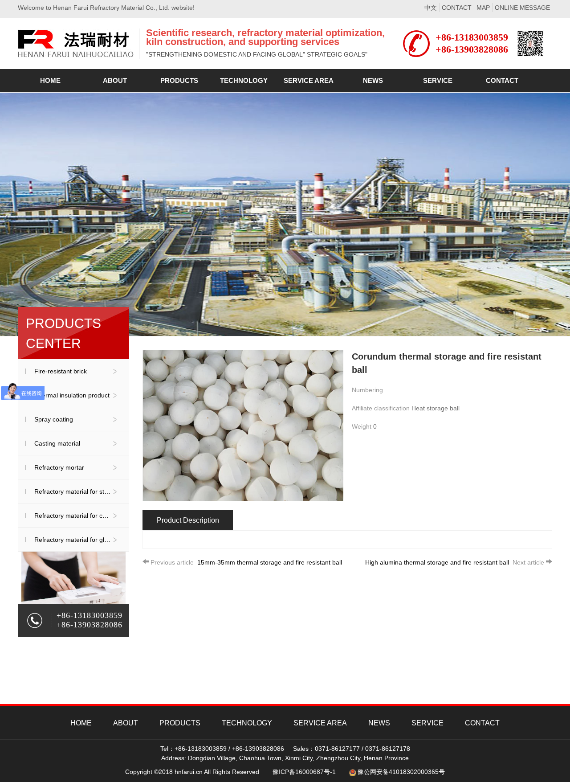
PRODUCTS (179, 723)
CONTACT (457, 7)
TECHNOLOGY (247, 723)
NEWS (379, 723)
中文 (430, 7)
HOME (81, 723)
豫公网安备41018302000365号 (401, 771)
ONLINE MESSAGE (522, 7)
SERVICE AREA (320, 723)
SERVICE (427, 723)
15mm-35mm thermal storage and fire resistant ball (246, 562)
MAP (483, 7)
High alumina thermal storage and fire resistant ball (454, 562)
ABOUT (125, 723)
